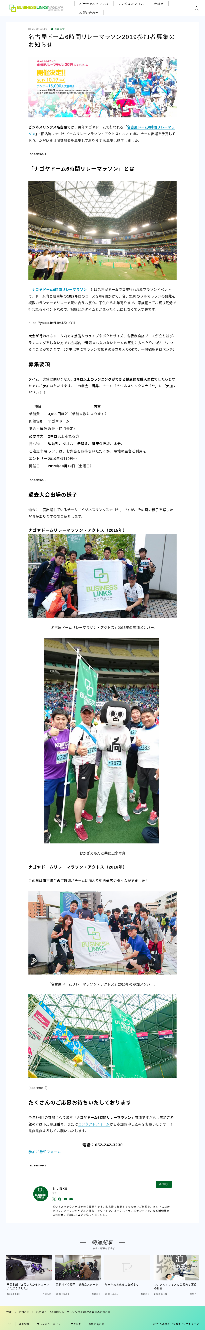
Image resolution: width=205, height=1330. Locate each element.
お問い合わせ (89, 12)
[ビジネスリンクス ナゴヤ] (37, 8)
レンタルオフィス (131, 3)
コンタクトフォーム (94, 1124)
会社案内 (24, 1324)
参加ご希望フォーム (44, 1152)
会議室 (159, 3)
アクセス (76, 1324)
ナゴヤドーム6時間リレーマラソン (59, 290)
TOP (9, 1312)
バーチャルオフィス (94, 3)
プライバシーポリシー (50, 1324)
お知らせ (59, 29)
